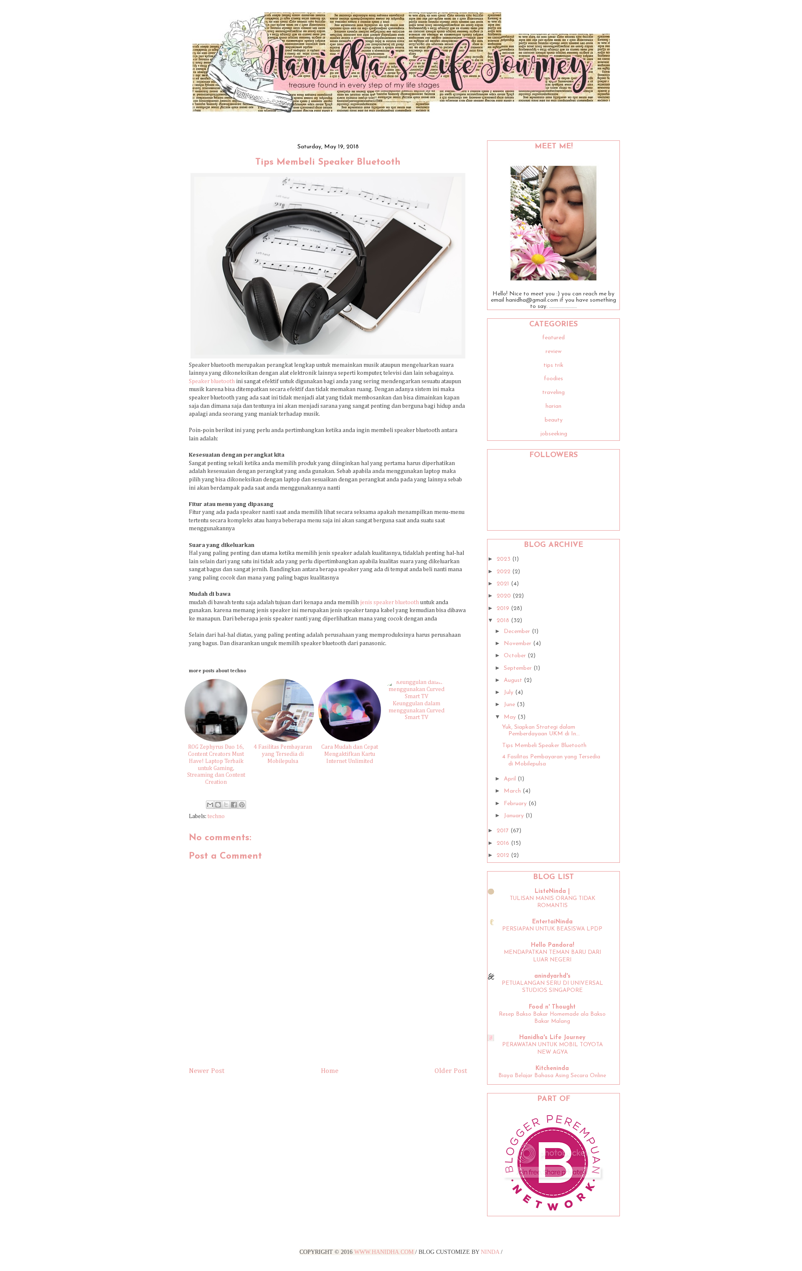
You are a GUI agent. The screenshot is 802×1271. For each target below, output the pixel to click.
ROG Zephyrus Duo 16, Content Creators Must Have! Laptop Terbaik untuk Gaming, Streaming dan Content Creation (216, 764)
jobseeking (553, 434)
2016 (504, 843)
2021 (504, 584)
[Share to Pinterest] (242, 805)
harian (553, 406)
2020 (505, 596)
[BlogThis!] (218, 805)
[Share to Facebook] (234, 805)
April (511, 779)
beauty (554, 420)
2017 (503, 831)
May (511, 717)
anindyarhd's (552, 976)
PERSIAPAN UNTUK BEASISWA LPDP (552, 929)
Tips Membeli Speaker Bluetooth (544, 745)
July (509, 692)
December (518, 631)
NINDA (490, 1252)
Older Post (450, 1071)
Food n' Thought (552, 1007)
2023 (504, 559)
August (514, 680)
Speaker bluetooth (212, 381)
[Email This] (210, 805)
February (516, 804)
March (513, 791)
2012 (504, 855)
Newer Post (206, 1071)
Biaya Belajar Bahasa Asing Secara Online (552, 1075)
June (510, 705)
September (518, 668)
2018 (504, 621)
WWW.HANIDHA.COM (384, 1252)
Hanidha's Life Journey (552, 1038)
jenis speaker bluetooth (389, 602)
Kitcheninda (552, 1068)
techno (216, 816)
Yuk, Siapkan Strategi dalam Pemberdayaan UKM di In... (541, 730)
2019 (504, 608)
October (516, 656)
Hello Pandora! (552, 945)
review (553, 351)
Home (329, 1071)
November (518, 644)
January (514, 816)
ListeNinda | (552, 891)
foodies (553, 379)
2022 (504, 572)
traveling (553, 392)
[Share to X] (226, 805)
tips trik (553, 365)
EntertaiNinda (552, 922)
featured (553, 338)
